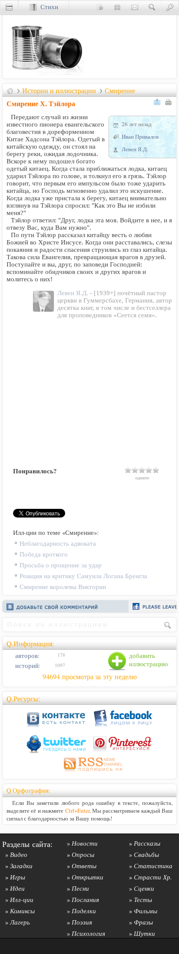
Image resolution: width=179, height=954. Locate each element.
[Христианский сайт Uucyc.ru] (46, 76)
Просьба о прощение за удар (61, 565)
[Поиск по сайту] (152, 7)
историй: (26, 665)
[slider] (142, 469)
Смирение (120, 90)
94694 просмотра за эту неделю (90, 676)
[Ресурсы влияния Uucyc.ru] (10, 90)
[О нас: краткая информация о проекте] (99, 7)
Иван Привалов (140, 136)
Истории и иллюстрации (59, 90)
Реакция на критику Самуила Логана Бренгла (83, 576)
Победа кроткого (44, 554)
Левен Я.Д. (135, 149)
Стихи (47, 7)
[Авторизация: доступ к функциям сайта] (169, 7)
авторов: (26, 655)
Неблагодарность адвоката (58, 543)
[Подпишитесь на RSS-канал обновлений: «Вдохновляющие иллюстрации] (89, 772)
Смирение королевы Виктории (63, 587)
